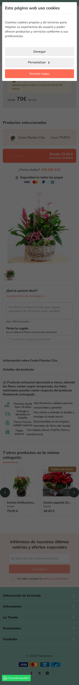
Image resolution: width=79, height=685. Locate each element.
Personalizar (39, 62)
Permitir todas (39, 74)
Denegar (39, 51)
